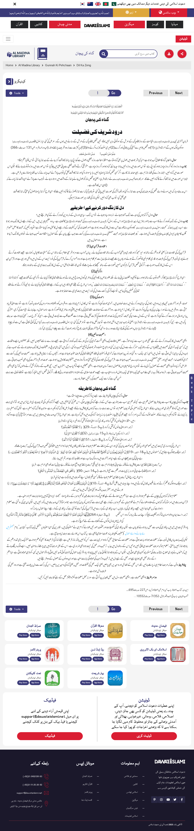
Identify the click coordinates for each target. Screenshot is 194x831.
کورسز (155, 24)
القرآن (19, 24)
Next (179, 93)
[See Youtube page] (168, 799)
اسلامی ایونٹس (132, 792)
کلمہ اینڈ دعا (86, 800)
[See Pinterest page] (154, 799)
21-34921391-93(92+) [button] (32, 776)
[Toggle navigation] (8, 39)
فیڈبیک (50, 736)
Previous (156, 93)
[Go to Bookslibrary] (18, 54)
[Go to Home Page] (97, 25)
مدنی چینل (65, 24)
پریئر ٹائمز (88, 792)
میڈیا (174, 24)
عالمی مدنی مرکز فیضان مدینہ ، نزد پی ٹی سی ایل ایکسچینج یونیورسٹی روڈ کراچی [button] (26, 803)
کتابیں (39, 24)
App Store (35, 635)
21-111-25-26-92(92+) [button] (32, 784)
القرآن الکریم (87, 784)
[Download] (169, 54)
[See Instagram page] (161, 799)
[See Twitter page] (175, 799)
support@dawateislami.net (29, 793)
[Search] (103, 54)
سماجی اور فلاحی (131, 776)
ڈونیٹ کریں (144, 736)
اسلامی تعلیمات (131, 816)
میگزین (129, 24)
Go (113, 93)
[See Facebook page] (181, 799)
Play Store (23, 635)
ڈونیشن (183, 39)
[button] (9, 81)
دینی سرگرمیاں (132, 808)
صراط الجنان (87, 776)
